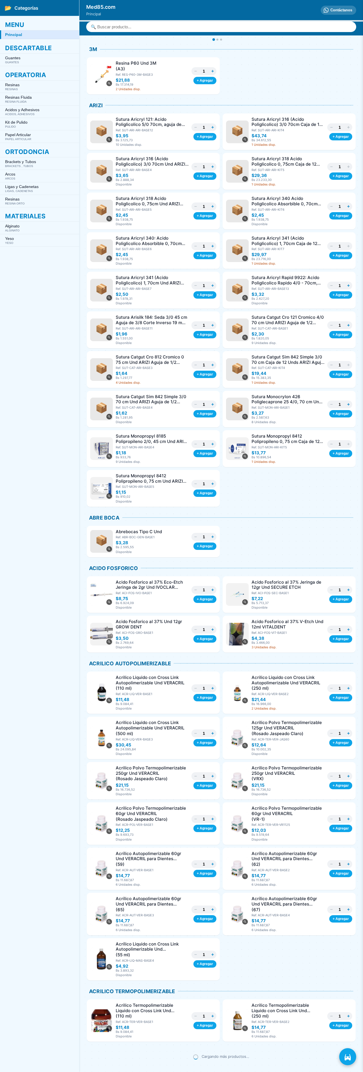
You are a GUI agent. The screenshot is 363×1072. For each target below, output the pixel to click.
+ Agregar (205, 81)
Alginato (12, 228)
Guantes (12, 60)
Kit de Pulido (16, 124)
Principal (13, 34)
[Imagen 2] (217, 40)
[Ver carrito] (347, 1056)
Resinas (12, 87)
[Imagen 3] (221, 40)
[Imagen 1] (213, 39)
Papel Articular (18, 136)
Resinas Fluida (18, 99)
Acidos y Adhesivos (22, 111)
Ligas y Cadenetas (22, 188)
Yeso (9, 240)
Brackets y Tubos (20, 163)
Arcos (10, 176)
